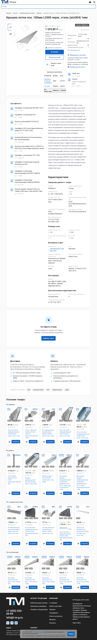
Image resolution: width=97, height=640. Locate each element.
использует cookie (38, 632)
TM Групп (12, 2)
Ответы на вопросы (56, 616)
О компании (53, 603)
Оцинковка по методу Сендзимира (48, 80)
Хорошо (71, 634)
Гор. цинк (47, 86)
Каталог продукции (38, 598)
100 (51, 232)
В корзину (54, 52)
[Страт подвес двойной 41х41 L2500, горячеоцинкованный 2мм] (14, 474)
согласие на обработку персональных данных (81, 617)
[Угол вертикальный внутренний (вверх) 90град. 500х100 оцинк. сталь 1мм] (14, 526)
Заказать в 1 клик (54, 57)
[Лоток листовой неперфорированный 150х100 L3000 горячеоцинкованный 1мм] (31, 526)
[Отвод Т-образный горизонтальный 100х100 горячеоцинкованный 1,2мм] (31, 426)
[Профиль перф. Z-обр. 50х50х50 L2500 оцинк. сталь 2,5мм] (48, 474)
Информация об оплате (77, 67)
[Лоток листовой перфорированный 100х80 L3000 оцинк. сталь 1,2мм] (14, 426)
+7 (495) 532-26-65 (14, 612)
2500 (72, 232)
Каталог (15, 13)
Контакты (52, 623)
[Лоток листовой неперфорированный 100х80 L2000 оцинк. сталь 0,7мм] (83, 426)
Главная (8, 13)
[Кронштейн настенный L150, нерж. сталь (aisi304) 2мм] (48, 573)
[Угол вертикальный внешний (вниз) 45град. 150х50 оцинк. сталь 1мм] (48, 526)
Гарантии (52, 609)
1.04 (71, 238)
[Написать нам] (90, 2)
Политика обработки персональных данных (81, 612)
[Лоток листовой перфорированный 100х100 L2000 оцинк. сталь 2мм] (66, 426)
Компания (53, 598)
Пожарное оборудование (39, 609)
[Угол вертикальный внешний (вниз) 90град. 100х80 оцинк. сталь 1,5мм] (48, 426)
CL (71, 194)
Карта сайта (77, 623)
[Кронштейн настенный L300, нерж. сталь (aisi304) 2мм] (14, 573)
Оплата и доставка (55, 606)
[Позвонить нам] (94, 2)
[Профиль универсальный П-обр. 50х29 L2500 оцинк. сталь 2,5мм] (31, 474)
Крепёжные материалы (38, 606)
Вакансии (52, 619)
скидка (54, 44)
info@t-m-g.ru (14, 617)
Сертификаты (53, 613)
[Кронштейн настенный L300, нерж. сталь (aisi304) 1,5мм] (66, 573)
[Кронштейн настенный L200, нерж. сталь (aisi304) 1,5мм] (83, 573)
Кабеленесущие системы (27, 13)
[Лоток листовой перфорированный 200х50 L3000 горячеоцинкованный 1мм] (66, 526)
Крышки (39, 13)
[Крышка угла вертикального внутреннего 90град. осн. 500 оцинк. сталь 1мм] (83, 526)
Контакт (33, 628)
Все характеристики (74, 50)
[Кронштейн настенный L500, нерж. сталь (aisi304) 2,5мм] (31, 573)
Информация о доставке (78, 55)
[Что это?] (59, 197)
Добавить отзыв (48, 338)
